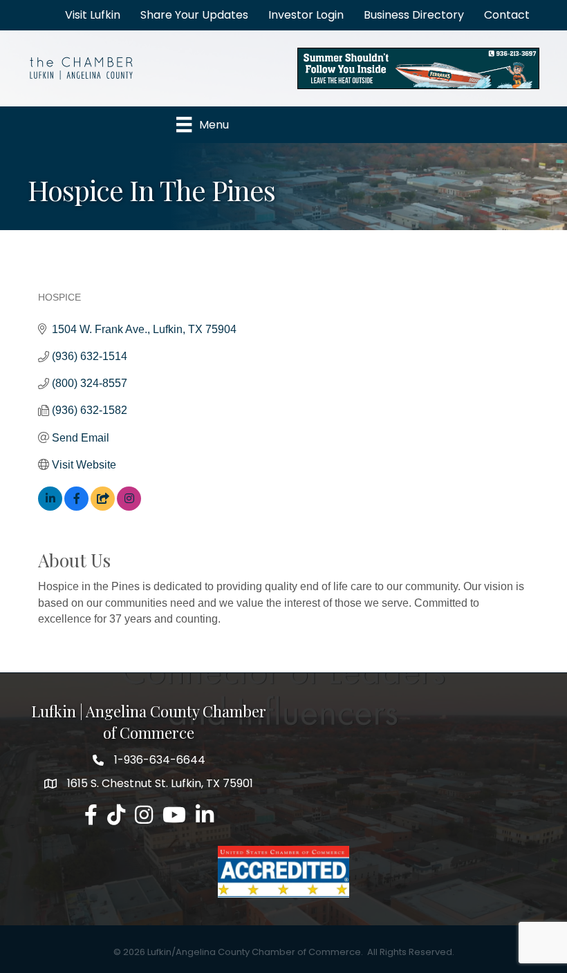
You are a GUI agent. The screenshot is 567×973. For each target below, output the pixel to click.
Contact (507, 15)
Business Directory (414, 15)
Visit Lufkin (92, 15)
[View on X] (103, 507)
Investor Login (306, 15)
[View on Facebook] (76, 507)
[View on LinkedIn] (50, 507)
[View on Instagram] (129, 507)
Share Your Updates (194, 15)
